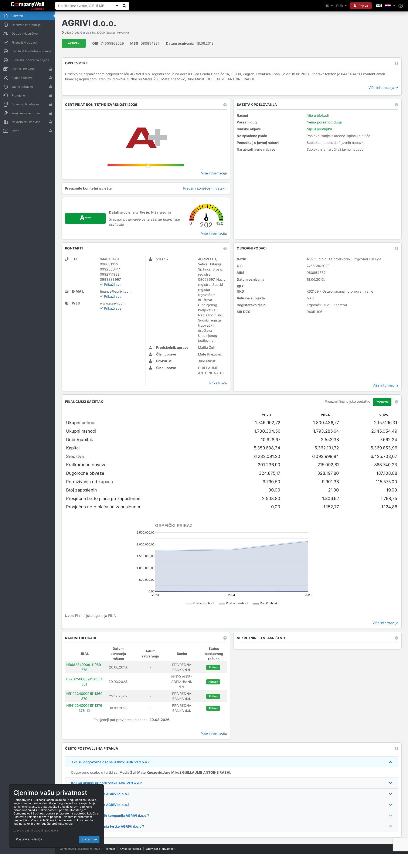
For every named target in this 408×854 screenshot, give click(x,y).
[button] (385, 5)
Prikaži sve (112, 284)
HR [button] (327, 6)
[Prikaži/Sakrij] (117, 6)
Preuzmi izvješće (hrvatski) (205, 188)
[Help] (401, 5)
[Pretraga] (124, 6)
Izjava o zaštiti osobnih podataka (35, 830)
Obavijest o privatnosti (160, 848)
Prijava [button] (363, 5)
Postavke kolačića (29, 839)
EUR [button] (340, 6)
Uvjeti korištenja (130, 848)
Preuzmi (382, 402)
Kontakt (110, 848)
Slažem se (89, 839)
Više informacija (381, 87)
